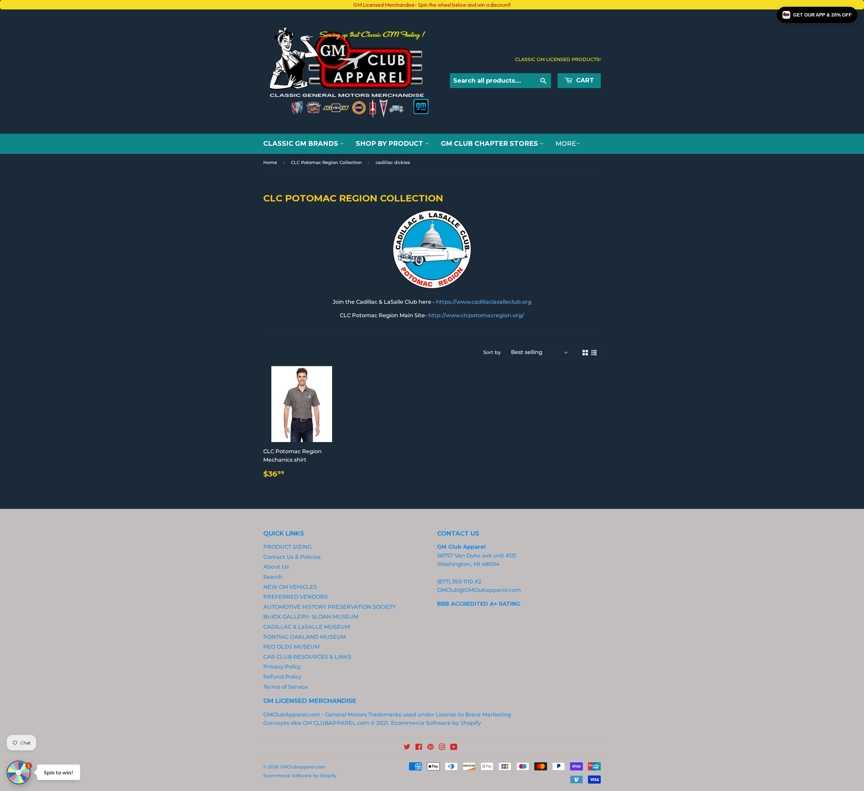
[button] (817, 15)
